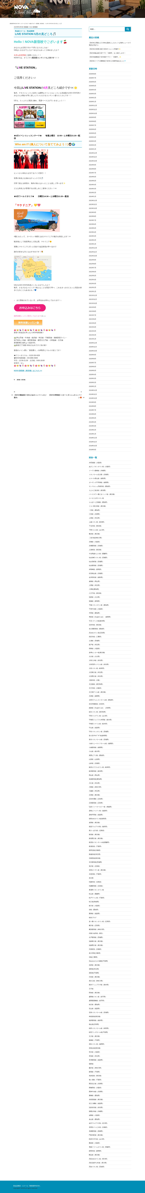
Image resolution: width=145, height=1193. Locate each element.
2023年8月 (92, 216)
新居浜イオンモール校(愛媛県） (99, 842)
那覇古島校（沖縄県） (96, 1111)
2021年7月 (92, 315)
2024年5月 (92, 181)
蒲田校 (91, 1064)
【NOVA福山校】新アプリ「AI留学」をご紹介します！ (107, 53)
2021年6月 (92, 319)
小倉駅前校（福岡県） (96, 747)
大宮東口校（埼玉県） (96, 672)
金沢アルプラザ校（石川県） (98, 1123)
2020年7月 (92, 362)
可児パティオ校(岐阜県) (97, 621)
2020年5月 (92, 370)
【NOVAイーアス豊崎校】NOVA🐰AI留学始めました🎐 (107, 61)
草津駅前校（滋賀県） (96, 1060)
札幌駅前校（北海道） (96, 886)
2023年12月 (93, 200)
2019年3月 (92, 426)
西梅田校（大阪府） (95, 1087)
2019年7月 (92, 410)
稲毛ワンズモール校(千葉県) (98, 1032)
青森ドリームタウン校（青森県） (100, 1147)
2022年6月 (92, 272)
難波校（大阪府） (95, 1143)
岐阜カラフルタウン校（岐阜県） (100, 767)
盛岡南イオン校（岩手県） (98, 996)
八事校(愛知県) (94, 589)
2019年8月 (92, 406)
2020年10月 (93, 351)
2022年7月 (92, 267)
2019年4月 (92, 422)
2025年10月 (93, 113)
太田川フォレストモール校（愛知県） (101, 700)
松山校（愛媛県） (95, 894)
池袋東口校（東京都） (96, 941)
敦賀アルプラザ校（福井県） (98, 826)
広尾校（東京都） (95, 795)
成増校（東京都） (95, 822)
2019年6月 (92, 414)
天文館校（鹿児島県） (96, 684)
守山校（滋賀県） (95, 727)
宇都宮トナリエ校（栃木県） (98, 724)
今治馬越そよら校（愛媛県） (98, 553)
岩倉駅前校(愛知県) (95, 779)
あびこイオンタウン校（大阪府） (100, 466)
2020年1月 (92, 386)
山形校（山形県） (95, 759)
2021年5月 (92, 323)
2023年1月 (92, 244)
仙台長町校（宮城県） (96, 561)
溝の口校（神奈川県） (96, 981)
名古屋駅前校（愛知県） (97, 629)
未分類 (91, 878)
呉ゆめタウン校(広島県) (97, 633)
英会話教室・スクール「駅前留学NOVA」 (27, 1186)
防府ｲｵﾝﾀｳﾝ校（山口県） (97, 1139)
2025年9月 (92, 117)
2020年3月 (92, 378)
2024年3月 (92, 188)
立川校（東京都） (95, 1036)
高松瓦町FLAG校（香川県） (98, 1163)
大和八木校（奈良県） (96, 660)
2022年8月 (92, 264)
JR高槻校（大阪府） (96, 462)
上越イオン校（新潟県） (97, 522)
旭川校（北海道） (95, 866)
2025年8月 (92, 121)
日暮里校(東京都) (94, 858)
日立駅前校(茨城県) (95, 862)
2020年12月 (93, 343)
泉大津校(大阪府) (94, 953)
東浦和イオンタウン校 (96, 890)
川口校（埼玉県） (95, 783)
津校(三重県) (93, 957)
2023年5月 (92, 228)
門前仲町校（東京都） (96, 1135)
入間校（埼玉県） (95, 585)
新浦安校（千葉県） (95, 846)
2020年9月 (92, 355)
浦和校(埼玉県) (94, 969)
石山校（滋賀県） (95, 1008)
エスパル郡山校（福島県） (98, 478)
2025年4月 (92, 137)
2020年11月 (93, 347)
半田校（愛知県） (95, 613)
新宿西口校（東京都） (96, 838)
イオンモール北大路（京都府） (99, 474)
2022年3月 (92, 283)
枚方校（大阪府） (95, 906)
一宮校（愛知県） (95, 510)
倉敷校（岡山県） (95, 581)
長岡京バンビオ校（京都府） (98, 1127)
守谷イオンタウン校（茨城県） (99, 731)
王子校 (91, 989)
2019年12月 (93, 390)
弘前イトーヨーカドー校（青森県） (101, 807)
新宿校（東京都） (21, 379)
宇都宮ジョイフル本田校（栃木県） (101, 720)
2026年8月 (92, 74)
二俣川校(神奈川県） (96, 538)
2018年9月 (92, 449)
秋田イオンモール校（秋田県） (99, 1028)
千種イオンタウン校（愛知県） (99, 605)
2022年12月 (93, 248)
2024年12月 (93, 153)
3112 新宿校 (33, 27)
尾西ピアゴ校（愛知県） (97, 755)
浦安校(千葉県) (94, 973)
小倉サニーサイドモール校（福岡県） (101, 743)
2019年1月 (92, 434)
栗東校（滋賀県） (95, 913)
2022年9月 (92, 260)
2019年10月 (93, 398)
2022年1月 (92, 291)
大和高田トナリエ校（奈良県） (99, 664)
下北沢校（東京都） (95, 526)
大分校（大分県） (95, 656)
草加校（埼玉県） (95, 1056)
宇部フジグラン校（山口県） (98, 716)
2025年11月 (93, 109)
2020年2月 (92, 382)
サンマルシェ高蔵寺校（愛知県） (100, 486)
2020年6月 (92, 366)
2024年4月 (92, 184)
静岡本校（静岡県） (95, 1151)
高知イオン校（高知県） (97, 1167)
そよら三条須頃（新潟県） (98, 490)
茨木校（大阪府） (95, 1052)
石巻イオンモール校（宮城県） (99, 1012)
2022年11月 (93, 252)
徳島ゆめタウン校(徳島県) (97, 818)
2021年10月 (93, 303)
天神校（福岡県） (95, 696)
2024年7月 (92, 173)
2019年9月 (92, 402)
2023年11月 (93, 204)
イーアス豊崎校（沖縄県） (98, 470)
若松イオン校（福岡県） (97, 1044)
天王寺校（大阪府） (95, 688)
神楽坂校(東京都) (94, 1016)
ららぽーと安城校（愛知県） (98, 502)
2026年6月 (92, 82)
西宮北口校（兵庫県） (96, 1083)
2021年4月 (92, 327)
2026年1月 (92, 101)
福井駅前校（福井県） (96, 1020)
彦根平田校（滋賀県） (96, 815)
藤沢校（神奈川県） (95, 1068)
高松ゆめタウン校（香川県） (98, 1159)
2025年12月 (93, 105)
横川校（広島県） (95, 925)
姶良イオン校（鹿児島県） (98, 712)
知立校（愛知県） (95, 1004)
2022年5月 (92, 275)
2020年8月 (92, 358)
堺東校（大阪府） (95, 648)
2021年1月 (92, 339)
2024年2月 (92, 192)
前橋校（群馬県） (95, 601)
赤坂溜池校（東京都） (96, 1099)
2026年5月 (92, 86)
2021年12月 (93, 295)
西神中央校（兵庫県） (96, 1091)
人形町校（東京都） (95, 550)
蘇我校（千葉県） (95, 1072)
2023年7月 (92, 220)
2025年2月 (92, 145)
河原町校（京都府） (95, 949)
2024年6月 (92, 177)
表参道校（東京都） (95, 1076)
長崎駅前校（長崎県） (96, 1131)
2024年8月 (92, 169)
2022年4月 (92, 279)
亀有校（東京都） (95, 534)
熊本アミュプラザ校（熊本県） (99, 985)
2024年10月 (93, 161)
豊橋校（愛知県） (95, 1095)
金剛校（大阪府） (95, 1115)
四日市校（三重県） (95, 636)
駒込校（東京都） (95, 1155)
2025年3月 (92, 141)
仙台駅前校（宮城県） (96, 565)
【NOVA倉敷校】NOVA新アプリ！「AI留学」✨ (105, 57)
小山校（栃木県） (95, 751)
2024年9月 (92, 165)
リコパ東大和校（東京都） (98, 506)
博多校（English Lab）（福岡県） (100, 617)
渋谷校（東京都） (95, 977)
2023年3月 (92, 236)
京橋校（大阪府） (95, 542)
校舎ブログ (92, 917)
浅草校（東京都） (95, 965)
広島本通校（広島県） (96, 799)
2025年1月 (92, 149)
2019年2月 (92, 430)
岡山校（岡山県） (95, 775)
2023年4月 (92, 232)
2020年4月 (92, 374)
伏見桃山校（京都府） (96, 573)
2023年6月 (92, 224)
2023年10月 (93, 208)
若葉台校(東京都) (94, 1048)
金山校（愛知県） (95, 1119)
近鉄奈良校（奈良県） (96, 1107)
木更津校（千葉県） (95, 874)
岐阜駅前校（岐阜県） (96, 771)
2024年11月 (93, 157)
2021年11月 (93, 299)
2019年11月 (93, 394)
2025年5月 (92, 133)
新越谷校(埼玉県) (94, 854)
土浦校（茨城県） (95, 641)
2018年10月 (93, 446)
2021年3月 (92, 331)
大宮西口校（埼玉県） (96, 676)
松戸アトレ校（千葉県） (97, 898)
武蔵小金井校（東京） (96, 933)
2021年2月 (92, 335)
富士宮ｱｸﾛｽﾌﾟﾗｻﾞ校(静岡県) (98, 735)
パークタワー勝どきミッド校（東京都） (102, 494)
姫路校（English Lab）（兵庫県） (100, 708)
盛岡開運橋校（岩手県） (97, 1000)
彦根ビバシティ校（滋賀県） (98, 811)
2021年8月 (92, 311)
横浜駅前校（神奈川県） (97, 929)
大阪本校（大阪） (95, 680)
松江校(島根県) (94, 901)
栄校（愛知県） (94, 909)
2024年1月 (92, 196)
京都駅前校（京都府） (96, 546)
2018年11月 (93, 442)
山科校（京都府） (95, 763)
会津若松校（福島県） (96, 577)
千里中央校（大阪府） (96, 609)
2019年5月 (92, 418)
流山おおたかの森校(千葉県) (98, 961)
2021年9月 (92, 307)
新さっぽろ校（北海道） (97, 830)
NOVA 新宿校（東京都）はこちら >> (28, 371)
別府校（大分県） (95, 597)
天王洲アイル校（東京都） (98, 692)
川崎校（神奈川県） (95, 787)
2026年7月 (92, 78)
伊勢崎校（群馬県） (95, 569)
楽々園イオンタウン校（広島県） (100, 921)
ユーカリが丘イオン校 (96, 498)
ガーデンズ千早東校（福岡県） (99, 482)
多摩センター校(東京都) (97, 652)
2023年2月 (92, 240)
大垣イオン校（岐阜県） (97, 668)
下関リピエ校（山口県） (97, 530)
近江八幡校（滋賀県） (96, 1103)
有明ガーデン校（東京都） (98, 870)
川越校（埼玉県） (95, 791)
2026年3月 (92, 93)
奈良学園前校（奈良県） (97, 704)
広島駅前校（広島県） (96, 803)
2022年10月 (93, 256)
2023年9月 (92, 212)
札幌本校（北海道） (95, 882)
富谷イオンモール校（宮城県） (99, 739)
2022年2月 (92, 287)
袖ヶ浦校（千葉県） (95, 1080)
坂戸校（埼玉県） (95, 644)
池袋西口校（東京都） (96, 945)
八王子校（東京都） (95, 593)
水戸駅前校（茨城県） (96, 937)
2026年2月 (92, 97)
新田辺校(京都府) (94, 850)
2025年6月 (92, 129)
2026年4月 (92, 90)
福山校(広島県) (94, 1024)
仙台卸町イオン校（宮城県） (98, 557)
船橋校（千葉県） (95, 1040)
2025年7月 (92, 125)
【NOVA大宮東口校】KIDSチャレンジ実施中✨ (104, 49)
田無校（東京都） (95, 992)
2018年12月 (93, 438)
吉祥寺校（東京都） (95, 625)
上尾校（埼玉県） (95, 518)
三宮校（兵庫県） (95, 514)
